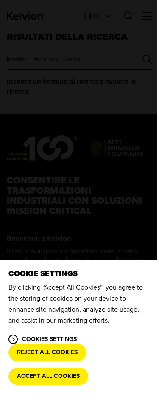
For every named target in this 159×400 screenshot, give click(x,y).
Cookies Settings (49, 339)
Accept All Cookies (48, 376)
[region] (79, 330)
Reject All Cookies (47, 352)
